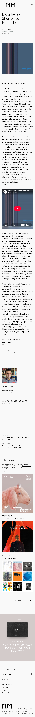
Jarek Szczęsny (6, 29)
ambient (8, 351)
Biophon (13, 351)
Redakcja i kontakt (7, 684)
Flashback (5, 687)
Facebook (5, 690)
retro (12, 353)
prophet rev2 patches (8, 710)
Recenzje (4, 31)
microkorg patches (20, 710)
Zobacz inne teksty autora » (11, 393)
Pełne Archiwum (6, 693)
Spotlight (10, 31)
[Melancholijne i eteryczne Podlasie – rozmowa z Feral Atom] (18, 629)
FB (3, 344)
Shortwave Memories (20, 353)
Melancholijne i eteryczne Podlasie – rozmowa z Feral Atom (18, 647)
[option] (17, 639)
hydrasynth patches (13, 713)
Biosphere (20, 351)
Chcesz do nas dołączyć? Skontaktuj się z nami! (17, 467)
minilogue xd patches (26, 713)
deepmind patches (17, 711)
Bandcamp (6, 342)
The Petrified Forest (18, 137)
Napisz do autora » (8, 390)
